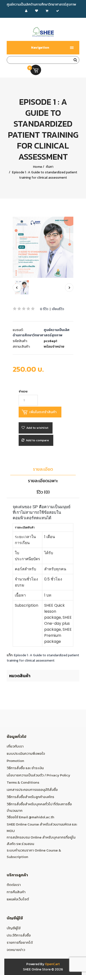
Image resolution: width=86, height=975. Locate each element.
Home (37, 166)
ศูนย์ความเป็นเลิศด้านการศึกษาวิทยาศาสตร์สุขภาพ (41, 332)
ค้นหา (49, 166)
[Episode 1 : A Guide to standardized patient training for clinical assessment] (43, 247)
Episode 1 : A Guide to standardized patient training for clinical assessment (44, 175)
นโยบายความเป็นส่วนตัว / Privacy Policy (38, 775)
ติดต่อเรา (14, 884)
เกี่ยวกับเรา (15, 746)
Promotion (15, 760)
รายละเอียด (43, 469)
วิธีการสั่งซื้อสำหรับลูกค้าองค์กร (30, 797)
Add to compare (37, 440)
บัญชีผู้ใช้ (14, 928)
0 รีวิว (44, 309)
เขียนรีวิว (58, 309)
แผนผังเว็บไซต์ (18, 899)
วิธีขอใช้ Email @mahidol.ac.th (30, 817)
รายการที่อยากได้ (20, 942)
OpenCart (52, 964)
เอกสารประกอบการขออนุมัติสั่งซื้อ (32, 789)
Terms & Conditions (23, 782)
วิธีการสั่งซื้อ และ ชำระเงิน (25, 768)
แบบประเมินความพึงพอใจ (26, 753)
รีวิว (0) (43, 492)
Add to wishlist (37, 427)
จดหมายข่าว (16, 949)
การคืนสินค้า (16, 892)
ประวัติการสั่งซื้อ (19, 935)
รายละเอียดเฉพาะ (43, 480)
